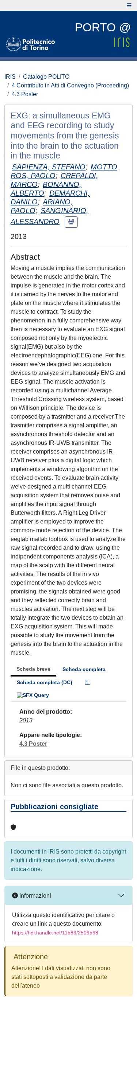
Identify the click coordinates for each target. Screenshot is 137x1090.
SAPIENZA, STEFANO (48, 167)
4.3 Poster (25, 94)
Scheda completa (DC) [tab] (44, 682)
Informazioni (34, 896)
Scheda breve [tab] (33, 669)
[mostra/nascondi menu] (129, 5)
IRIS (10, 77)
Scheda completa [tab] (84, 669)
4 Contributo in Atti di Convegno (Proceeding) (70, 85)
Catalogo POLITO (46, 77)
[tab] (87, 682)
